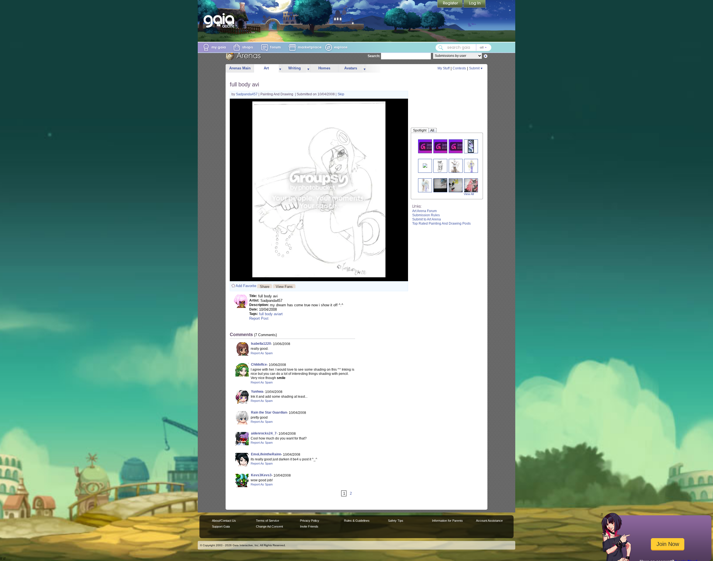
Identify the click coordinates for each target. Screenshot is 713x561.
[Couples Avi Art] (425, 185)
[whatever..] (458, 185)
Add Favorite (246, 286)
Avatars (350, 68)
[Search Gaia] (441, 47)
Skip (341, 94)
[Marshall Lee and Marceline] (428, 146)
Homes (324, 68)
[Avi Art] (455, 166)
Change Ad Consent (269, 526)
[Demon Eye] (471, 146)
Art (266, 68)
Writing (294, 68)
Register (450, 4)
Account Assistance (489, 520)
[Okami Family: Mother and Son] (444, 146)
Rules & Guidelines (357, 520)
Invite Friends (309, 526)
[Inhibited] (440, 166)
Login (474, 4)
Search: (374, 56)
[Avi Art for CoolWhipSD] (471, 166)
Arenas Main (240, 68)
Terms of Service (267, 520)
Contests (459, 68)
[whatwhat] (473, 185)
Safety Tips (395, 520)
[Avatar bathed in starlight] (425, 165)
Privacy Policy (309, 520)
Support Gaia (221, 526)
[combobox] (463, 47)
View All (469, 194)
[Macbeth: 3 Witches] (459, 146)
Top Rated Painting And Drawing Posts (441, 223)
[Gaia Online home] (220, 20)
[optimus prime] (440, 185)
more (280, 68)
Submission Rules (426, 215)
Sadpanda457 (247, 94)
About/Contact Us (224, 520)
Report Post (258, 318)
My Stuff (444, 68)
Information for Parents (447, 520)
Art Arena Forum (424, 211)
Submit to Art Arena (426, 219)
